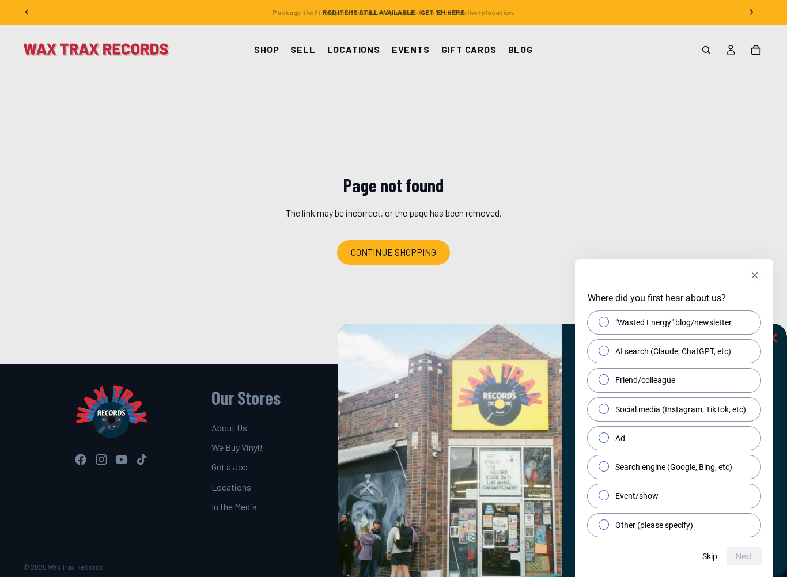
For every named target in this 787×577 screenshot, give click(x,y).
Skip (709, 556)
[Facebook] (81, 459)
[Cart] (756, 50)
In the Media (234, 507)
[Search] (706, 50)
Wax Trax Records (76, 567)
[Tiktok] (142, 459)
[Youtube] (121, 459)
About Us (229, 427)
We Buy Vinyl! (237, 447)
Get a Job (229, 467)
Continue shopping (393, 251)
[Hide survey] (755, 275)
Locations (231, 486)
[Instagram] (101, 459)
